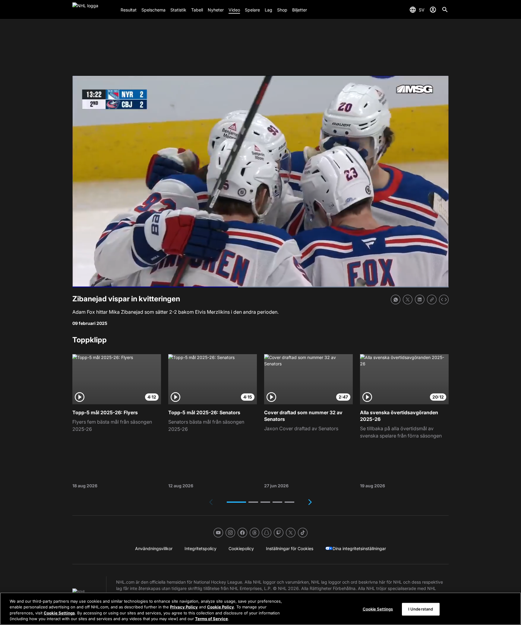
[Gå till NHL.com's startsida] (94, 9)
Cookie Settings (59, 613)
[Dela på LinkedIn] (420, 299)
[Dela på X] (407, 299)
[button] (236, 502)
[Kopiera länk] (432, 299)
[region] (260, 608)
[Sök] (445, 9)
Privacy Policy (184, 606)
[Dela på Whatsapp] (395, 299)
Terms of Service (211, 618)
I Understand (420, 609)
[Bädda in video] (444, 299)
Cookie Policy (220, 606)
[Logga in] (433, 9)
